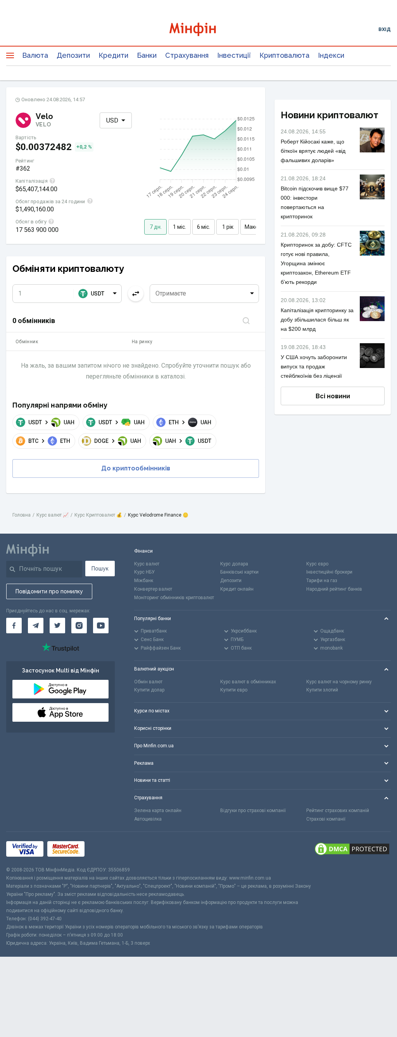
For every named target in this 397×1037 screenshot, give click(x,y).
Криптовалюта (284, 55)
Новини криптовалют (329, 115)
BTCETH (49, 441)
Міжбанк (143, 580)
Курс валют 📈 (52, 515)
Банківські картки (239, 572)
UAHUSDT (188, 441)
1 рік (227, 227)
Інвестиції (234, 55)
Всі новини (333, 396)
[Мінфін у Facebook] (14, 625)
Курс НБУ (144, 572)
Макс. (252, 227)
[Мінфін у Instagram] (79, 625)
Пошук (100, 568)
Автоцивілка (148, 819)
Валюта (35, 55)
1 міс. (179, 227)
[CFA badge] (105, 849)
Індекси (331, 55)
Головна (21, 515)
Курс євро (317, 564)
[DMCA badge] (352, 849)
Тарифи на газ (321, 580)
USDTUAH (51, 422)
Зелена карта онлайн (157, 810)
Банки (147, 55)
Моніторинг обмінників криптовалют (174, 597)
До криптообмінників (135, 468)
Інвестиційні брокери (329, 572)
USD (112, 120)
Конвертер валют (153, 589)
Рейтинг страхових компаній (337, 810)
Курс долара (234, 564)
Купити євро (233, 690)
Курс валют (146, 564)
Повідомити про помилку (49, 591)
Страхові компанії (325, 819)
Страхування (187, 55)
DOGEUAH (117, 441)
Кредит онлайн (237, 589)
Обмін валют (148, 681)
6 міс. (203, 227)
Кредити (113, 55)
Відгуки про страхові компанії (253, 810)
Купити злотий (322, 690)
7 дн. (156, 227)
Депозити (73, 55)
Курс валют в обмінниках (248, 681)
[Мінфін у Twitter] (57, 625)
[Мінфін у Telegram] (35, 625)
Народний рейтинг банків (334, 589)
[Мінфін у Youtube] (101, 625)
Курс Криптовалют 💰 (98, 515)
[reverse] (135, 293)
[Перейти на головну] (199, 29)
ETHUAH (190, 422)
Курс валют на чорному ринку (339, 681)
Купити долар (149, 690)
